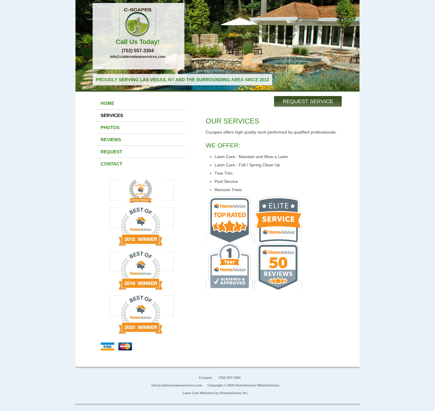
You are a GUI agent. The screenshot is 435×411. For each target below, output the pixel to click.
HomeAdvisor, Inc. (234, 393)
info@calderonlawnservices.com (137, 57)
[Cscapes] (138, 22)
